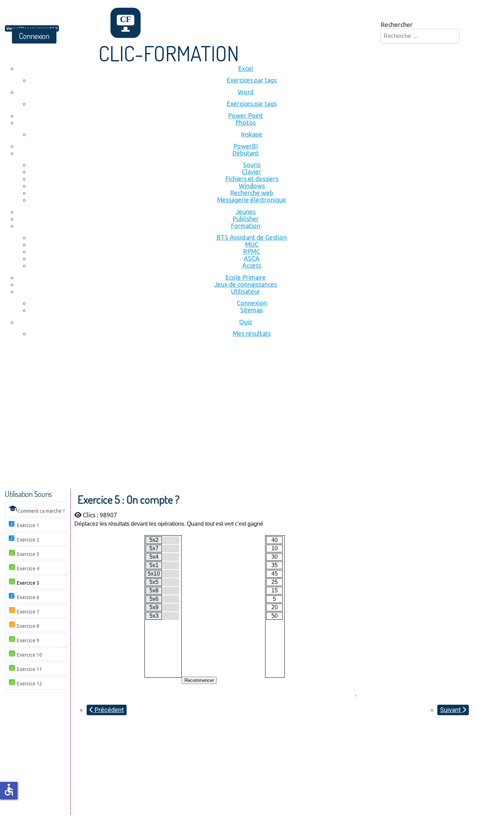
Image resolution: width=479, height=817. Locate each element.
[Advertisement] (239, 399)
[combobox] (419, 36)
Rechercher (396, 24)
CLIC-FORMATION (169, 53)
